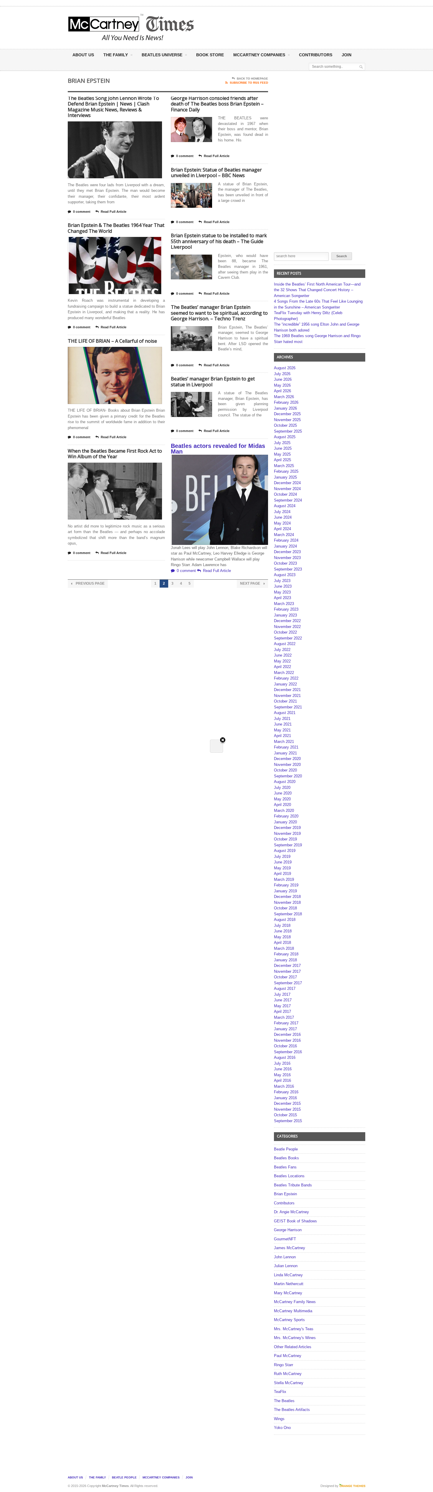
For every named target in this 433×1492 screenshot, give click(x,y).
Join (346, 54)
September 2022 (288, 638)
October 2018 (285, 908)
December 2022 (287, 621)
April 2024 (282, 529)
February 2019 (286, 885)
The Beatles (284, 1401)
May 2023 (282, 592)
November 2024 (287, 489)
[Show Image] (108, 126)
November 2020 (287, 764)
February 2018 (286, 954)
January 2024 (285, 546)
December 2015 (287, 1103)
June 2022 (283, 655)
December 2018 (287, 896)
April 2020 (282, 804)
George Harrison (288, 1230)
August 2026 (284, 368)
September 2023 (288, 569)
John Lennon (285, 1257)
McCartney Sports (289, 1320)
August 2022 (284, 644)
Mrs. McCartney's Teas (293, 1329)
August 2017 (284, 988)
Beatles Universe (162, 54)
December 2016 (287, 1034)
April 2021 (282, 735)
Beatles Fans (285, 1167)
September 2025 (288, 431)
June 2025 (283, 448)
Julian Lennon (286, 1266)
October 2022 (285, 632)
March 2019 (284, 879)
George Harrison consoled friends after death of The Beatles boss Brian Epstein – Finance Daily (217, 104)
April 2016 (282, 1080)
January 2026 (285, 408)
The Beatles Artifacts (292, 1409)
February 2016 (286, 1092)
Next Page (250, 583)
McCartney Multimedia (293, 1311)
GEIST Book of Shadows (295, 1221)
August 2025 (284, 437)
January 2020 (285, 822)
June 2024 (283, 517)
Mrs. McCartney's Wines (295, 1338)
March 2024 (284, 534)
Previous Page (90, 583)
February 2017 (286, 1023)
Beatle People (286, 1149)
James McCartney (289, 1248)
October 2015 (285, 1115)
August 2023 (284, 575)
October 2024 (285, 494)
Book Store (210, 54)
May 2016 (282, 1075)
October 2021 (285, 701)
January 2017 (285, 1029)
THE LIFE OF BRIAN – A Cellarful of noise (112, 341)
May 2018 (282, 937)
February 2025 (286, 471)
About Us (83, 54)
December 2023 (287, 552)
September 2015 (288, 1121)
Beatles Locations (289, 1176)
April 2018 (282, 942)
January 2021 (285, 753)
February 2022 (286, 678)
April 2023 (282, 598)
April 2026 (282, 391)
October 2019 (285, 839)
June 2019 (283, 862)
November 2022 (287, 626)
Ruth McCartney (288, 1373)
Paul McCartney (287, 1355)
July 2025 (282, 443)
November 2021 (287, 695)
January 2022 (285, 684)
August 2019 (284, 850)
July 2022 (282, 649)
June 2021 (283, 724)
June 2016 (283, 1069)
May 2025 (282, 454)
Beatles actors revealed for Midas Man (218, 449)
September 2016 (288, 1052)
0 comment (81, 211)
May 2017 (282, 1006)
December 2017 (287, 965)
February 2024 (286, 540)
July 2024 (282, 512)
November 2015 (287, 1109)
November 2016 (287, 1040)
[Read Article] (122, 126)
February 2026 (286, 402)
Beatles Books (286, 1158)
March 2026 (284, 397)
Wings (279, 1419)
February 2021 (286, 747)
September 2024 (288, 500)
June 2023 (283, 586)
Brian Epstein (285, 1194)
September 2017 (288, 983)
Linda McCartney (288, 1275)
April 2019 (282, 873)
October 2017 (285, 977)
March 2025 (284, 466)
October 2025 (285, 425)
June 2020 (283, 793)
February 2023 (286, 609)
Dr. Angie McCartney (291, 1212)
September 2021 (288, 707)
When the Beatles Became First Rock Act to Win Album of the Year (115, 454)
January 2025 (285, 477)
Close (222, 740)
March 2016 (284, 1086)
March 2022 (284, 672)
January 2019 (285, 891)
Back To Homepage (252, 78)
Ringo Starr (283, 1365)
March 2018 (284, 948)
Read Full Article (113, 211)
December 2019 (287, 827)
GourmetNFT (285, 1239)
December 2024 (287, 483)
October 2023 (285, 563)
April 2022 (282, 667)
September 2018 (288, 914)
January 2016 (285, 1098)
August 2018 (284, 919)
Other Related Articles (292, 1347)
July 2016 (282, 1063)
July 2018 (282, 925)
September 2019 (288, 845)
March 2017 (284, 1017)
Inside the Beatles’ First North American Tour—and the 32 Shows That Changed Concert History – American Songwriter (317, 290)
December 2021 (287, 690)
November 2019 (287, 833)
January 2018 (285, 960)
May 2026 (282, 385)
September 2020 (288, 776)
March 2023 (284, 603)
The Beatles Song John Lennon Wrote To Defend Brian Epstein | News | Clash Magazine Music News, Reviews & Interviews (113, 107)
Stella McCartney (288, 1383)
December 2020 (287, 758)
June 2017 (283, 1000)
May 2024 (282, 523)
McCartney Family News (295, 1302)
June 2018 (283, 931)
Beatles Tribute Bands (293, 1185)
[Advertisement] (274, 27)
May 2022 (282, 661)
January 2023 (285, 615)
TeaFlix (280, 1391)
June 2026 (283, 379)
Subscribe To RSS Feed (249, 82)
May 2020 (282, 799)
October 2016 (285, 1046)
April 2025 (282, 460)
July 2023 (282, 580)
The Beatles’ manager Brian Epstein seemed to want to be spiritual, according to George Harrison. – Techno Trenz (219, 313)
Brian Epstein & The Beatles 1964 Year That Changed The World (116, 228)
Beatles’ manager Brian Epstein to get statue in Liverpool (213, 381)
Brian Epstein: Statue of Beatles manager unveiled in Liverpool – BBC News (216, 172)
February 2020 (286, 816)
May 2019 (282, 868)
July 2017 (282, 994)
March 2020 (284, 810)
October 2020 (285, 770)
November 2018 (287, 902)
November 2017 (287, 971)
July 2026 (282, 374)
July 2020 (282, 787)
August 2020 (284, 781)
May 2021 (282, 730)
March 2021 (284, 741)
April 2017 (282, 1011)
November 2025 (287, 420)
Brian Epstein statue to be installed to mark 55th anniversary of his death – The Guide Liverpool (219, 241)
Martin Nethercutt (288, 1284)
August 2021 (284, 712)
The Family (115, 54)
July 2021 (282, 718)
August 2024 (284, 506)
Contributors (315, 54)
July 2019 (282, 856)
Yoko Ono (282, 1427)
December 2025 (287, 414)
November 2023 (287, 557)
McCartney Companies (161, 1477)
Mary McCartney (288, 1293)
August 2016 (284, 1057)
